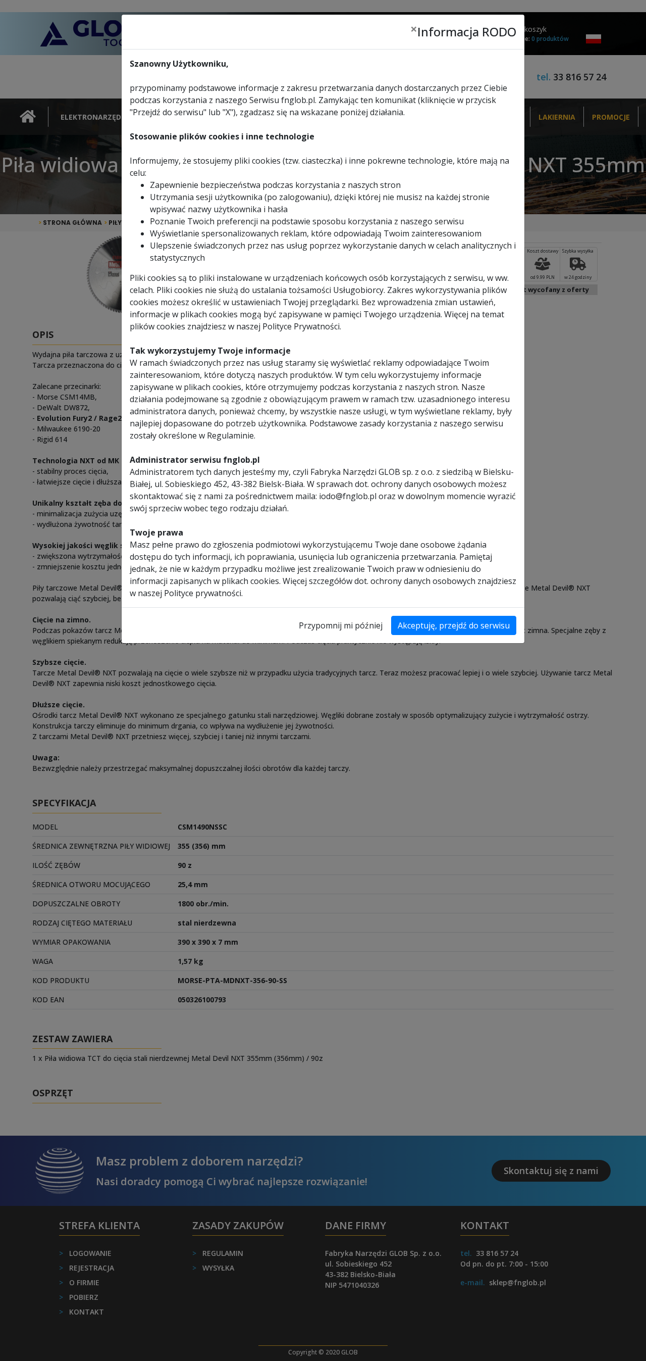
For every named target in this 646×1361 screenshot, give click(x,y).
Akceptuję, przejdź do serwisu (454, 625)
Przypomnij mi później (341, 625)
